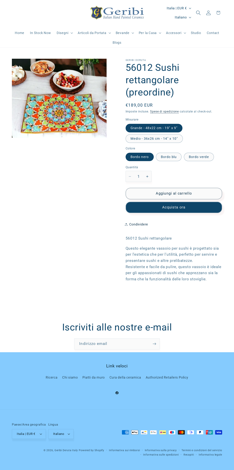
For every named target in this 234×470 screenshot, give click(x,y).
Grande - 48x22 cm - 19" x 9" (154, 128)
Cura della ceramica (125, 377)
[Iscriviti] (154, 343)
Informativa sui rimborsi (124, 450)
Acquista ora (174, 207)
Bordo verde (199, 157)
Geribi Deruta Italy (66, 450)
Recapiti (189, 454)
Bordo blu (169, 157)
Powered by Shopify (91, 450)
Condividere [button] (138, 224)
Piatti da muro (93, 377)
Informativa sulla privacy (161, 450)
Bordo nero (140, 157)
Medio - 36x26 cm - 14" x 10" (154, 138)
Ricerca (51, 377)
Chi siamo (70, 377)
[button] (64, 33)
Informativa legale (210, 454)
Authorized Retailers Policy (167, 377)
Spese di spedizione (164, 111)
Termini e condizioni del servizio (202, 450)
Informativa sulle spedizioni (161, 454)
